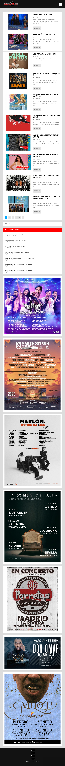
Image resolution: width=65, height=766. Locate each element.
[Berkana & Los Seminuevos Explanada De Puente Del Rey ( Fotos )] (18, 204)
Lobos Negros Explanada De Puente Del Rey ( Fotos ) (46, 176)
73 (19, 217)
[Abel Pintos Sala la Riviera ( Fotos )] (18, 61)
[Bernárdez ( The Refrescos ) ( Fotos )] (18, 42)
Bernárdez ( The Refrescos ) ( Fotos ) (45, 34)
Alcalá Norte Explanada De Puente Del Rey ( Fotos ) (46, 95)
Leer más (37, 28)
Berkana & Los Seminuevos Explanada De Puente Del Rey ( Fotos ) (46, 197)
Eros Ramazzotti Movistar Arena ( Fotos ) (46, 74)
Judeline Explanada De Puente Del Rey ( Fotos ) (46, 136)
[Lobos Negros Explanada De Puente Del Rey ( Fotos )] (18, 183)
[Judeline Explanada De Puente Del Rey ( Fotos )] (18, 142)
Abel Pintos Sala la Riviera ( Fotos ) (45, 54)
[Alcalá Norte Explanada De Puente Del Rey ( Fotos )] (18, 102)
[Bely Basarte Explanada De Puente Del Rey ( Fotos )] (18, 162)
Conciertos (14, 235)
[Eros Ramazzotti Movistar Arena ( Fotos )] (18, 81)
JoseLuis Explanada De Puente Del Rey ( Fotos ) (46, 116)
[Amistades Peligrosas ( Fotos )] (18, 22)
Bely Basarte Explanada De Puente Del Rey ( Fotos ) (46, 155)
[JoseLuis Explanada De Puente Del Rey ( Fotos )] (18, 123)
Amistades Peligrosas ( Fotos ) (43, 15)
